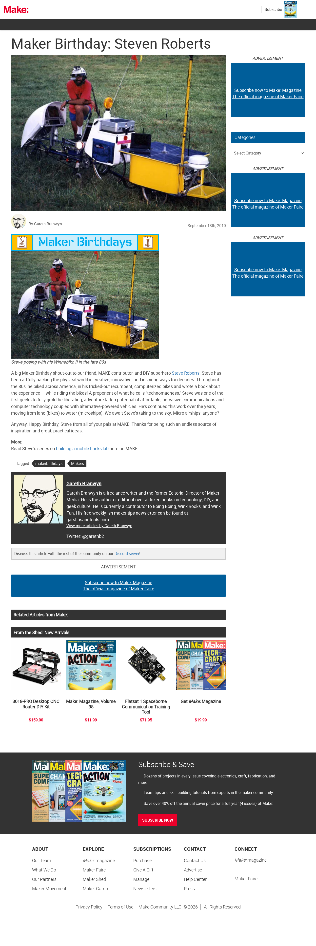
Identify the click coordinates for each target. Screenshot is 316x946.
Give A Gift (143, 870)
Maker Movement (49, 888)
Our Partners (44, 879)
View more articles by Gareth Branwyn (99, 525)
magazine (99, 860)
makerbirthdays (48, 463)
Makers (77, 463)
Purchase (142, 860)
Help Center (195, 879)
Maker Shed (94, 879)
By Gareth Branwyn (45, 224)
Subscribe (273, 9)
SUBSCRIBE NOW (157, 820)
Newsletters (145, 888)
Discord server (127, 553)
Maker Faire (94, 870)
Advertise (193, 870)
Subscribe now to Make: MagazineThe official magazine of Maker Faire (118, 585)
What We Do (44, 870)
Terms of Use (120, 907)
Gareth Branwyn (83, 483)
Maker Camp (95, 888)
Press (189, 888)
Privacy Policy (89, 907)
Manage (141, 879)
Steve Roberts (185, 373)
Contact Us (195, 860)
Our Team (41, 860)
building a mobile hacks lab (82, 448)
